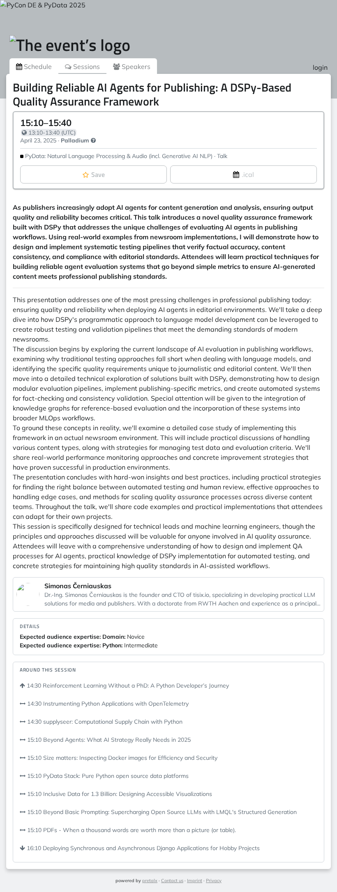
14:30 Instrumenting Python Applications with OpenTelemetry (107, 703)
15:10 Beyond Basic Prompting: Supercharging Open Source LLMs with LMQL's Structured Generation (161, 812)
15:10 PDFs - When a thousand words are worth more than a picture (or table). (130, 830)
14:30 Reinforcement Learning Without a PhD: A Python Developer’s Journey (127, 685)
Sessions (86, 66)
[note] (93, 140)
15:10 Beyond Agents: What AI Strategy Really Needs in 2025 (108, 739)
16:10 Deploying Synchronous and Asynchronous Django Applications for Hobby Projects (142, 848)
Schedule (37, 66)
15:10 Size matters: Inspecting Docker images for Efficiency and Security (121, 757)
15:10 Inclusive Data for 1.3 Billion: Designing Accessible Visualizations (118, 794)
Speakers (135, 66)
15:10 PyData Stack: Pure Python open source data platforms (107, 776)
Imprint (194, 880)
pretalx (149, 880)
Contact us (172, 880)
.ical (248, 174)
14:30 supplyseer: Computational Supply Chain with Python (103, 721)
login (320, 67)
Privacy (214, 880)
